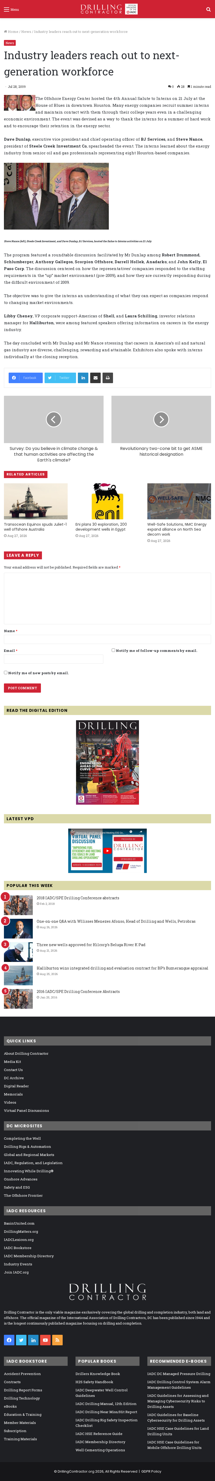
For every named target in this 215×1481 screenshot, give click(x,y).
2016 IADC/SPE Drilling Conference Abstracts (78, 991)
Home (12, 31)
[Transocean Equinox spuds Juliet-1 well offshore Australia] (36, 501)
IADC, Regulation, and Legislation (33, 1162)
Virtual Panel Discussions (26, 1110)
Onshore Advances (20, 1179)
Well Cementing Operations (100, 1450)
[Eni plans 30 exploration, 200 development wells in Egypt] (107, 501)
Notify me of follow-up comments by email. (156, 650)
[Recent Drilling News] (107, 803)
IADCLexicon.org (19, 1239)
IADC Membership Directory (29, 1256)
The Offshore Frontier (23, 1195)
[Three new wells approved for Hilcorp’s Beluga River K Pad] (18, 952)
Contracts (12, 1381)
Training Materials (20, 1439)
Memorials (13, 1094)
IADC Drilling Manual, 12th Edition (106, 1403)
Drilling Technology (22, 1398)
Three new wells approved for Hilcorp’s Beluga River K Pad (91, 944)
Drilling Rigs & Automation (27, 1146)
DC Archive (14, 1078)
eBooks (10, 1406)
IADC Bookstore (17, 1247)
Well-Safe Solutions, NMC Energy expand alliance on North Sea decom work (177, 529)
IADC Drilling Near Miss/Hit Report (106, 1411)
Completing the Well (22, 1138)
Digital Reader (16, 1086)
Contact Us (13, 1069)
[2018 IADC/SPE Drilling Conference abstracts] (18, 905)
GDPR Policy (151, 1471)
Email (10, 650)
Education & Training (22, 1414)
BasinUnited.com (19, 1223)
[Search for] (208, 11)
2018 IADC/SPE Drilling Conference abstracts (78, 897)
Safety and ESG (17, 1187)
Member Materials (20, 1422)
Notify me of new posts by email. (38, 673)
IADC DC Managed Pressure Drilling (178, 1373)
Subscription (15, 1430)
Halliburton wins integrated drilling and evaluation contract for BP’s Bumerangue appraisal (122, 968)
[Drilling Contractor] (107, 9)
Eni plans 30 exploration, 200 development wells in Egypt (101, 527)
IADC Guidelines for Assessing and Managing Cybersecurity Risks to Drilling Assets (178, 1401)
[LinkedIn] (83, 378)
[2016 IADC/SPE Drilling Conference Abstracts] (18, 999)
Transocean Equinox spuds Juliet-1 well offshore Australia (35, 527)
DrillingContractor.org (76, 1471)
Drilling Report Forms (23, 1390)
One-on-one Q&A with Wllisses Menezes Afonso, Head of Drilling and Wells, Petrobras (116, 921)
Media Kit (12, 1061)
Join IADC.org (16, 1272)
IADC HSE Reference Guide (99, 1433)
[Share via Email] (95, 378)
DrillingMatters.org (21, 1231)
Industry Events (18, 1264)
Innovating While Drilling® (28, 1171)
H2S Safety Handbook (94, 1381)
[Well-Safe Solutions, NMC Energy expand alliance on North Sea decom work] (179, 501)
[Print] (108, 378)
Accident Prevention (22, 1373)
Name (10, 630)
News (26, 31)
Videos (10, 1102)
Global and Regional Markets (29, 1154)
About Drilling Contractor (26, 1053)
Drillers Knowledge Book (98, 1373)
